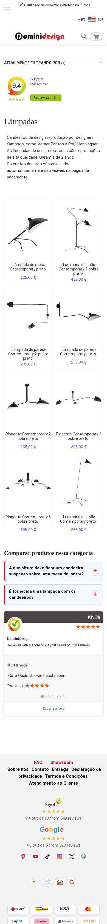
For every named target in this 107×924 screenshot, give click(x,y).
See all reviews (53, 709)
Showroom (61, 762)
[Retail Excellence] (35, 882)
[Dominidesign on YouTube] (35, 856)
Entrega (60, 769)
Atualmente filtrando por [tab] (32, 63)
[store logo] (39, 36)
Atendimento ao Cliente (53, 783)
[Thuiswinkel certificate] (59, 882)
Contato (40, 769)
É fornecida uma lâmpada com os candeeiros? (42, 594)
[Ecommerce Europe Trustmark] (47, 882)
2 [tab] (48, 696)
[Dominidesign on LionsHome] (83, 856)
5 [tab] (64, 696)
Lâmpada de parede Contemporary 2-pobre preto (28, 354)
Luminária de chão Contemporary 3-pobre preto (79, 269)
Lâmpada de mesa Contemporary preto (28, 266)
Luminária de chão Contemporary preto (78, 519)
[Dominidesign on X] (71, 856)
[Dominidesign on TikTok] (47, 856)
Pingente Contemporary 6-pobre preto (28, 519)
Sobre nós (18, 769)
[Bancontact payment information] (41, 909)
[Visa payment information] (65, 909)
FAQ (38, 762)
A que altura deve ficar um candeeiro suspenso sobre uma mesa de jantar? (46, 570)
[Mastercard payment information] (89, 909)
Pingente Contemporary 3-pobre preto (79, 436)
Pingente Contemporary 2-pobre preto (28, 436)
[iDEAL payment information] (18, 909)
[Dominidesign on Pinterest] (23, 856)
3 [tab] (53, 696)
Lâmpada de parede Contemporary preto (78, 351)
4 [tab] (59, 696)
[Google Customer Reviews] (71, 882)
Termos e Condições (66, 776)
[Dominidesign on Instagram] (59, 856)
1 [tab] (42, 696)
